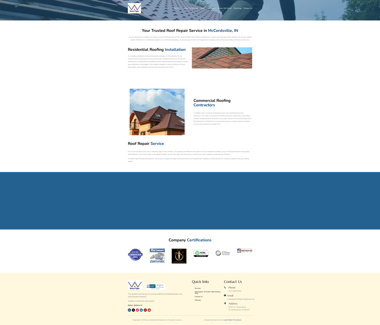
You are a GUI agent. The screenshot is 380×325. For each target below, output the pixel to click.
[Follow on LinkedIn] (141, 310)
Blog (202, 8)
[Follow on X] (133, 310)
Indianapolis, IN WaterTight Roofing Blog (207, 292)
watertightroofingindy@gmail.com (241, 299)
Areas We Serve (225, 8)
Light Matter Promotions (232, 320)
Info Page (210, 8)
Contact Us (248, 8)
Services (177, 8)
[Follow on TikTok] (137, 310)
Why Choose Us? (191, 8)
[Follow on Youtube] (149, 310)
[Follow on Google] (129, 310)
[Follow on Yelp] (145, 310)
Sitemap (198, 300)
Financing (237, 8)
